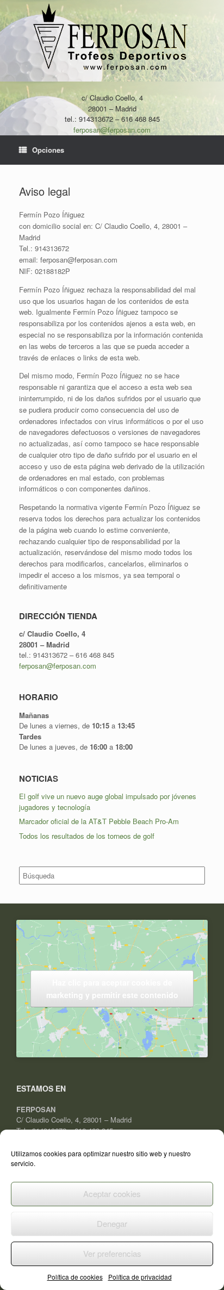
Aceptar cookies (112, 1193)
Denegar (112, 1223)
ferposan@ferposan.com (112, 129)
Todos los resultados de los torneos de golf (86, 836)
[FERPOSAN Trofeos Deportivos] (112, 38)
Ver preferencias (112, 1253)
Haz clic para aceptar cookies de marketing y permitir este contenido (112, 988)
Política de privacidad (140, 1276)
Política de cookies (75, 1276)
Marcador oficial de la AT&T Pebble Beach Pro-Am (99, 821)
